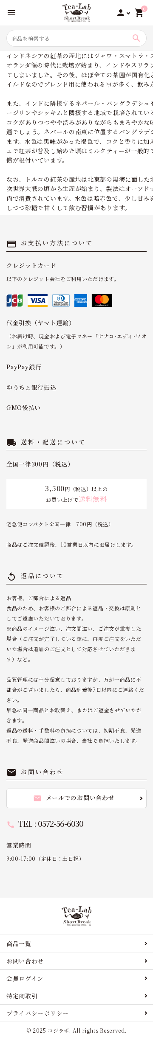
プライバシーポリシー (37, 1013)
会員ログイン (24, 978)
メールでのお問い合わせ (74, 798)
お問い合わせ (25, 961)
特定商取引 (22, 995)
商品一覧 (18, 943)
